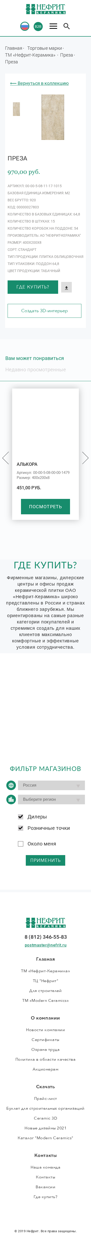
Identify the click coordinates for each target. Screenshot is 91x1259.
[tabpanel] (16, 109)
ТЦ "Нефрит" (45, 981)
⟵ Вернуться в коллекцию (39, 83)
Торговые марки (44, 48)
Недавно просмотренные (35, 370)
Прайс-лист (45, 1098)
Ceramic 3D (45, 1118)
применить (45, 860)
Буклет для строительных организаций (45, 1108)
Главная (13, 48)
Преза (66, 55)
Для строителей (45, 991)
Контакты (45, 1177)
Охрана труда (45, 1049)
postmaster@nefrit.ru (45, 945)
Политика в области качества (45, 1059)
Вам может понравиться (34, 358)
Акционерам (45, 1069)
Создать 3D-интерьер (44, 311)
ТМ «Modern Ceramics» (45, 1000)
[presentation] (5, 458)
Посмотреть (45, 506)
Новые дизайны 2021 (45, 1128)
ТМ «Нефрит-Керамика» (30, 55)
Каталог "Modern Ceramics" (45, 1138)
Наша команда (45, 1167)
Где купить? (32, 287)
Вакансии (45, 1187)
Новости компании (45, 1030)
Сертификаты (45, 1040)
